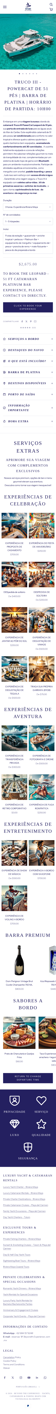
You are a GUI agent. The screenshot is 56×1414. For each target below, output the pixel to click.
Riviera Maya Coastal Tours (16, 1266)
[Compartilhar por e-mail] (35, 321)
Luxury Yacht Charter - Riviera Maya (20, 1187)
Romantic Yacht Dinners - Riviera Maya (22, 1288)
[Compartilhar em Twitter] (26, 321)
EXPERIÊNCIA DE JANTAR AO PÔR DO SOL (14, 639)
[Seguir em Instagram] (20, 1377)
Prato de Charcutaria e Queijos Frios (19, 1055)
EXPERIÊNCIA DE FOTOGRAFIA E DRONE (42, 757)
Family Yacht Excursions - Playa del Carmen (24, 1211)
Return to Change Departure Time (28, 1078)
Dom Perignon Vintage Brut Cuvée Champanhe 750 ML (19, 983)
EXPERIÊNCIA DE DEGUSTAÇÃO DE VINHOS (42, 641)
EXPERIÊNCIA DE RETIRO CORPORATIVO (14, 806)
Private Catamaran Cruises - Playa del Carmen (25, 1205)
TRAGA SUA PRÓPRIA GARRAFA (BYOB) (41, 688)
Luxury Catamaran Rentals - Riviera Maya (23, 1193)
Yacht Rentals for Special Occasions (20, 1294)
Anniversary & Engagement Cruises (20, 1310)
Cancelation (9, 1357)
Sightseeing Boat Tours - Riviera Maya (21, 1260)
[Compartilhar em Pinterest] (31, 321)
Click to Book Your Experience (28, 307)
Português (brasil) (26, 1387)
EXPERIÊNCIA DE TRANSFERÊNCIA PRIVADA (14, 759)
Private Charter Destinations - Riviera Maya (24, 1199)
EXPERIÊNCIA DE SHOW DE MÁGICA (14, 872)
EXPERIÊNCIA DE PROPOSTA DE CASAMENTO (14, 547)
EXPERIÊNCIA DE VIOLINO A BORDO (14, 917)
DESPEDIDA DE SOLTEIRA (42, 594)
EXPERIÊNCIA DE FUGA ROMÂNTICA (41, 806)
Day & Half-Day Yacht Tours (16, 1254)
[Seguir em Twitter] (12, 1377)
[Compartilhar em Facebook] (22, 321)
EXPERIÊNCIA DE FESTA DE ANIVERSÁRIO (41, 545)
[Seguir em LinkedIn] (37, 1377)
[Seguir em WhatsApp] (45, 1377)
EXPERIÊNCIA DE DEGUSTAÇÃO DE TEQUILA (14, 690)
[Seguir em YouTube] (28, 1377)
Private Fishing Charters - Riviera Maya (22, 1238)
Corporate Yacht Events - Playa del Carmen (24, 1316)
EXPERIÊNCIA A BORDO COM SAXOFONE (41, 872)
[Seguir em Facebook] (4, 1377)
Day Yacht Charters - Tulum (16, 1217)
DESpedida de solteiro (14, 592)
